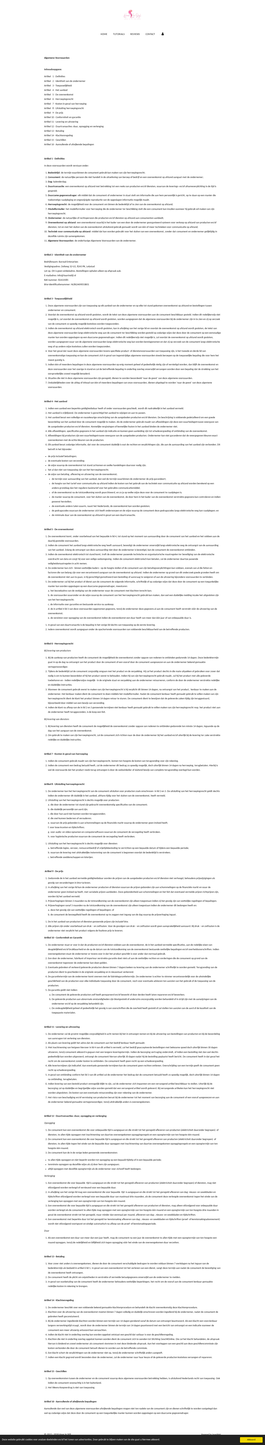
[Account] (162, 34)
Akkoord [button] (251, 1440)
